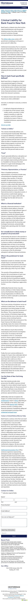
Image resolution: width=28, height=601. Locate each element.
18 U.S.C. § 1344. (6, 125)
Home (2, 10)
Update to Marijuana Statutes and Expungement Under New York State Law (13, 553)
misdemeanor (5, 400)
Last (16, 502)
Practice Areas (9, 10)
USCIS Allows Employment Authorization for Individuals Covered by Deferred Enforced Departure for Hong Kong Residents (12, 558)
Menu (24, 7)
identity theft (13, 404)
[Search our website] (14, 533)
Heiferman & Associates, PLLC (10, 450)
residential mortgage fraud (9, 412)
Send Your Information (8, 530)
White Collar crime (9, 39)
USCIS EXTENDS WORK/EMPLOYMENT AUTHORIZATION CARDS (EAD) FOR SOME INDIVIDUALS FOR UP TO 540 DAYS (12, 543)
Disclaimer (16, 595)
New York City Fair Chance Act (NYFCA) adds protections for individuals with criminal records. (13, 562)
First (2, 502)
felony (16, 400)
